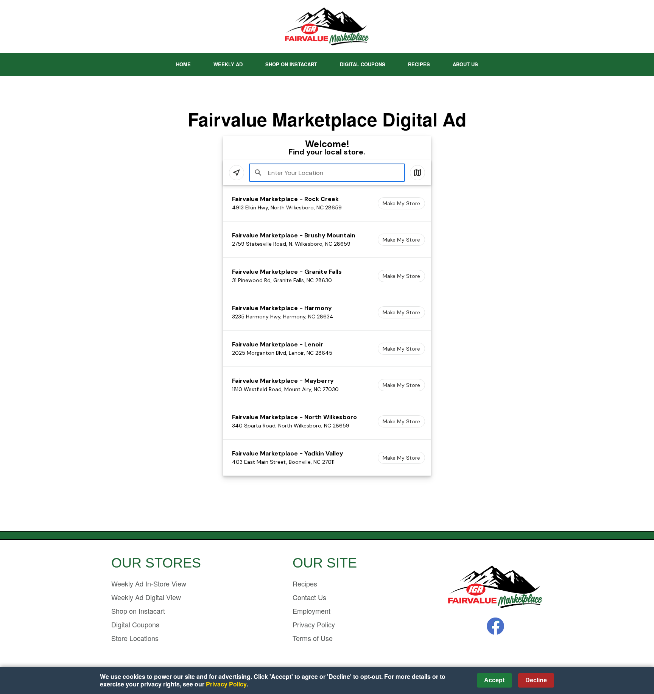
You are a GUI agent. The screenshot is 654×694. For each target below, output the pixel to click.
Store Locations (135, 638)
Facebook (495, 626)
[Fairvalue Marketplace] (495, 587)
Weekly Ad (228, 64)
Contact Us (309, 597)
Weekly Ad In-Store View (148, 583)
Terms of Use (313, 638)
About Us (465, 64)
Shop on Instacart (291, 64)
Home (183, 64)
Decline (536, 680)
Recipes (419, 64)
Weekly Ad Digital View (146, 597)
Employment (311, 611)
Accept (494, 680)
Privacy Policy (314, 624)
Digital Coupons (362, 64)
